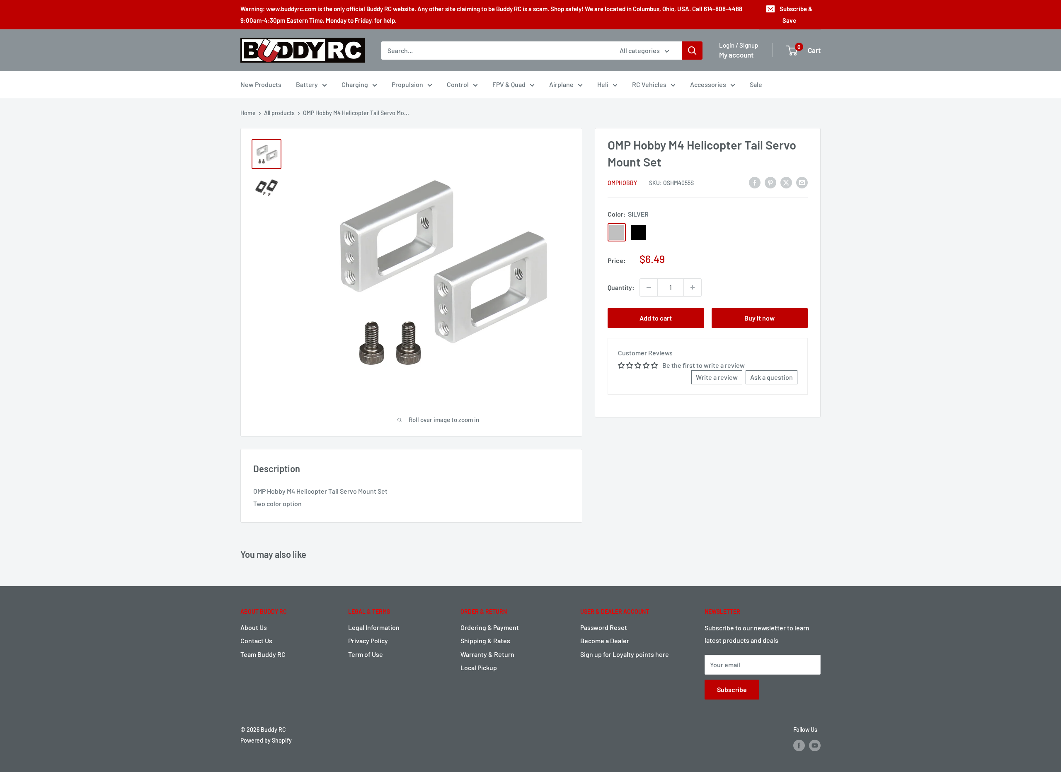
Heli (602, 84)
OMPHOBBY (622, 182)
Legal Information (374, 627)
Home (248, 112)
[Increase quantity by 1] (692, 287)
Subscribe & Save (796, 14)
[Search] (692, 50)
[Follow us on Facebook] (799, 745)
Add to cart (656, 318)
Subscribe (732, 689)
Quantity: (621, 287)
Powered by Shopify (266, 740)
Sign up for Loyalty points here (624, 654)
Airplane (561, 84)
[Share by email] (802, 182)
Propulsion (407, 84)
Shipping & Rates (485, 640)
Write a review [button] (717, 377)
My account (736, 55)
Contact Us (256, 640)
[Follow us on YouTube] (815, 745)
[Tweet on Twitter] (786, 182)
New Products (260, 84)
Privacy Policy (368, 640)
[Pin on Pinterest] (770, 182)
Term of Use (365, 654)
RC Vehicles (649, 84)
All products (279, 112)
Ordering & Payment (489, 627)
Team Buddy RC (263, 654)
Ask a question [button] (771, 377)
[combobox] (495, 50)
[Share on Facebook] (755, 182)
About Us (253, 627)
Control (458, 84)
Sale (756, 84)
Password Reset (603, 627)
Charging (355, 84)
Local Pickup (478, 667)
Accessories (708, 84)
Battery (307, 84)
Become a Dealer (604, 640)
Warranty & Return (487, 654)
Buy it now (759, 318)
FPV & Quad (509, 84)
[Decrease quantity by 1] (648, 287)
